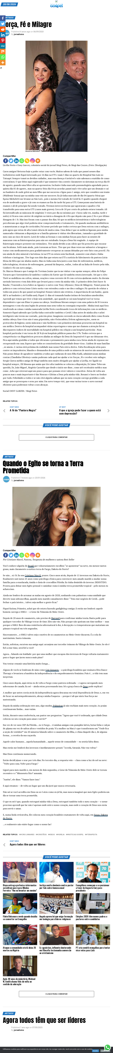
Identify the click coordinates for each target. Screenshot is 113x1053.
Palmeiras (58, 705)
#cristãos (42, 835)
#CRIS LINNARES (27, 835)
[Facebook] (5, 160)
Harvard (55, 618)
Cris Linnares (52, 669)
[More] (37, 160)
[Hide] (1, 68)
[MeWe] (3, 46)
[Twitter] (11, 160)
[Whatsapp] (21, 160)
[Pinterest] (3, 40)
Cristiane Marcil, (33, 575)
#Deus (52, 835)
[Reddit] (3, 29)
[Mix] (3, 51)
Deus (85, 686)
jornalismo (19, 34)
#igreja (60, 835)
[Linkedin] (16, 160)
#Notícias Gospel (75, 835)
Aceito (95, 1051)
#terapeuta (91, 835)
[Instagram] (32, 160)
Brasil (31, 565)
